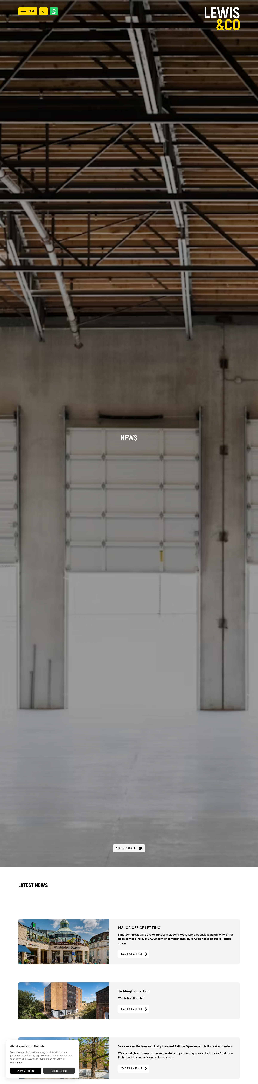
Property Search (126, 848)
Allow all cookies (26, 1071)
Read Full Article (131, 953)
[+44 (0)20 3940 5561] (43, 11)
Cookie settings (59, 1071)
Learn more (16, 1062)
